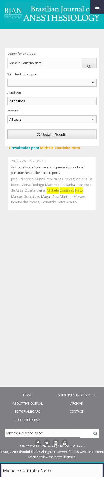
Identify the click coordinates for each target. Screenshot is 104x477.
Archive (76, 403)
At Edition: (14, 93)
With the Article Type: (22, 74)
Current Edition (28, 419)
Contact (76, 411)
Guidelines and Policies (76, 395)
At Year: (12, 111)
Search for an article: (21, 54)
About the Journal (28, 403)
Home (27, 395)
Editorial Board (28, 411)
